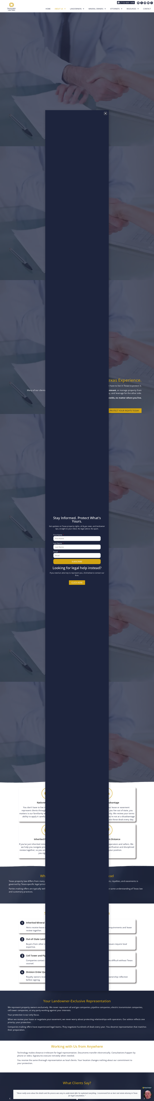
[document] (77, 550)
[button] (105, 113)
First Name (58, 535)
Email (55, 552)
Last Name (57, 543)
